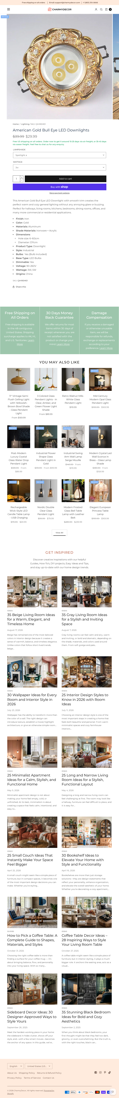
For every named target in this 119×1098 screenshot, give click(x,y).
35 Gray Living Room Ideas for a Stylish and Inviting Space (84, 619)
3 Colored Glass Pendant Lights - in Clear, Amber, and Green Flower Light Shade (46, 403)
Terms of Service (32, 1078)
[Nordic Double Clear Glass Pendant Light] (46, 490)
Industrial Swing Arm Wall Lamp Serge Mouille (73, 457)
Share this (21, 287)
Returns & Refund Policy (49, 1073)
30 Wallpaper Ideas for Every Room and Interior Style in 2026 (32, 699)
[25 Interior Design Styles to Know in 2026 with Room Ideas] (87, 672)
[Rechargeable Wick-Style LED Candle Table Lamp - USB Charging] (18, 490)
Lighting (25, 124)
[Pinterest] (105, 1072)
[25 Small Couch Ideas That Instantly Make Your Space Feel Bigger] (32, 832)
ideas (10, 611)
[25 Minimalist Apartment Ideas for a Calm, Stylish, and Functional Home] (32, 752)
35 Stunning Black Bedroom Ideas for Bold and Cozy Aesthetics (86, 1016)
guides (10, 931)
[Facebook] (95, 1072)
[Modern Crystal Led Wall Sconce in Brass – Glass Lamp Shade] (100, 436)
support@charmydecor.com (67, 2)
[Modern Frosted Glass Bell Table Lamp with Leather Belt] (73, 490)
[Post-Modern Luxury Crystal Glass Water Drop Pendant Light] (18, 436)
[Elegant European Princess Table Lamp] (100, 490)
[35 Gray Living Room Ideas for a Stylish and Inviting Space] (87, 591)
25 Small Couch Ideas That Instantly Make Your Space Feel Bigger (30, 859)
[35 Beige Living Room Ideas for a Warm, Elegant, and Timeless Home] (32, 591)
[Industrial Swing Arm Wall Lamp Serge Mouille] (73, 436)
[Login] (96, 9)
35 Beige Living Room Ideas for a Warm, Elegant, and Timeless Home (31, 619)
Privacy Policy (14, 1078)
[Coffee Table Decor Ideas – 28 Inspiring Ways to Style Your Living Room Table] (87, 912)
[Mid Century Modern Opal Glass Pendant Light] (100, 379)
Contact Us (48, 1078)
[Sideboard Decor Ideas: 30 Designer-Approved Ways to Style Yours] (32, 989)
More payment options (59, 193)
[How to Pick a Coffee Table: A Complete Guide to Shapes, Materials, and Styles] (32, 912)
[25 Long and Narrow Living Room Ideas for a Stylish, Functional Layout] (87, 752)
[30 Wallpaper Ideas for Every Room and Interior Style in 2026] (32, 672)
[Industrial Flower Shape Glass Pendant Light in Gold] (46, 436)
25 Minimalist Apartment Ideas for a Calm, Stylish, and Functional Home (31, 779)
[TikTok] (109, 1072)
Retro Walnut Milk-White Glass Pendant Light (73, 399)
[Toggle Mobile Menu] (10, 9)
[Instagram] (100, 1072)
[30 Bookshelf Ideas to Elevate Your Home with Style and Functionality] (87, 832)
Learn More (63, 344)
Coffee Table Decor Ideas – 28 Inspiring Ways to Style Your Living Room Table (84, 940)
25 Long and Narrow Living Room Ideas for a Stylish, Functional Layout (85, 779)
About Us (12, 1073)
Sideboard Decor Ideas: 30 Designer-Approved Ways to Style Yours (31, 1016)
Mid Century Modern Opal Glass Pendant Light (100, 399)
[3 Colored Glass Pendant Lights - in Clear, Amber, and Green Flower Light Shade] (46, 379)
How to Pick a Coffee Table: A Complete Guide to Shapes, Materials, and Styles (32, 940)
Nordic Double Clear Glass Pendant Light (45, 511)
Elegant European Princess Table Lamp (100, 511)
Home (16, 124)
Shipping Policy (27, 1073)
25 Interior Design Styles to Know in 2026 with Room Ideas (85, 699)
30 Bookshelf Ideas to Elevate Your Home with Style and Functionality (83, 859)
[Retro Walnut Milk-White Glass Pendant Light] (73, 379)
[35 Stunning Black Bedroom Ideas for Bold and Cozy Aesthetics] (87, 989)
